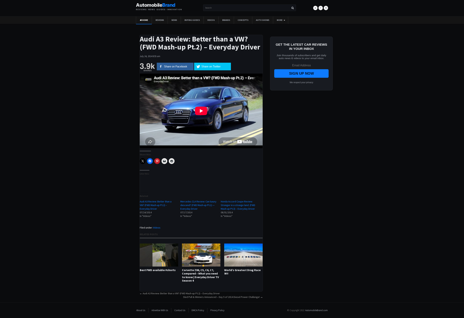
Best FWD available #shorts (158, 270)
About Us (140, 310)
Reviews (160, 20)
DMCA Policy (198, 310)
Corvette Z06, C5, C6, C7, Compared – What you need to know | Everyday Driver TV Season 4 (200, 275)
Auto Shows (262, 20)
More (280, 20)
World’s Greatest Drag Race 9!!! (242, 271)
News (174, 20)
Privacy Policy (217, 310)
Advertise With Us (160, 310)
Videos (211, 20)
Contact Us (179, 310)
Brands (226, 20)
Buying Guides (192, 20)
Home (145, 20)
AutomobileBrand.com (316, 310)
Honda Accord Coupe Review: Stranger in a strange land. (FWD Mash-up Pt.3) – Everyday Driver (238, 205)
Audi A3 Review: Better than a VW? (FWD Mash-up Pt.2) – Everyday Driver (155, 205)
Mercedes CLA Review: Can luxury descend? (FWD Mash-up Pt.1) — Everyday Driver (198, 205)
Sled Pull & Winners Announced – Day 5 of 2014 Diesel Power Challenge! (221, 297)
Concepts (243, 20)
